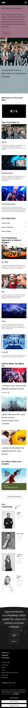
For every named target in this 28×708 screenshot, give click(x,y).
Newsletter (5, 655)
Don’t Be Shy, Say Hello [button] (14, 496)
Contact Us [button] (14, 636)
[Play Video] (14, 111)
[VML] (4, 2)
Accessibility (5, 677)
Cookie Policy (5, 665)
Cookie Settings (6, 662)
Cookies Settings (14, 697)
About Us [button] (14, 641)
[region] (14, 697)
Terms (3, 670)
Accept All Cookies (14, 705)
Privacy (3, 667)
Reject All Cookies (14, 701)
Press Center (6, 657)
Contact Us (6, 33)
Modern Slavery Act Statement (10, 672)
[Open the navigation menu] (25, 2)
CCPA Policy (5, 675)
